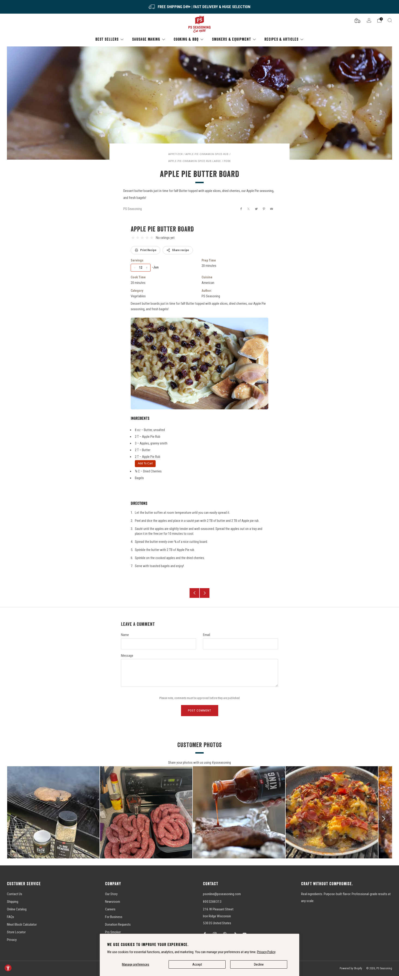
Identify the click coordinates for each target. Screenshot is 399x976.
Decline (259, 964)
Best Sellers (107, 39)
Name (125, 635)
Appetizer (175, 154)
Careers (110, 909)
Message (127, 656)
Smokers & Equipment (231, 39)
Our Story (111, 894)
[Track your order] (357, 20)
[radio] (133, 238)
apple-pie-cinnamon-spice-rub (207, 154)
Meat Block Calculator (22, 924)
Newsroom (112, 902)
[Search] (389, 20)
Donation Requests (118, 924)
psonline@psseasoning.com (222, 894)
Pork (227, 161)
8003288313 (212, 902)
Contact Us (14, 894)
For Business (113, 917)
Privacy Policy (266, 952)
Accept (197, 964)
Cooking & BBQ (186, 39)
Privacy (12, 940)
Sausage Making (146, 39)
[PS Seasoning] (199, 24)
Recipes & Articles (281, 39)
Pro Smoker (113, 932)
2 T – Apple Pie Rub (147, 457)
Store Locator (16, 932)
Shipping (12, 902)
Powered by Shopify (351, 968)
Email (206, 635)
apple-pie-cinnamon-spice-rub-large (194, 161)
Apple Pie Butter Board (162, 229)
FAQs (10, 917)
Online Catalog (17, 909)
